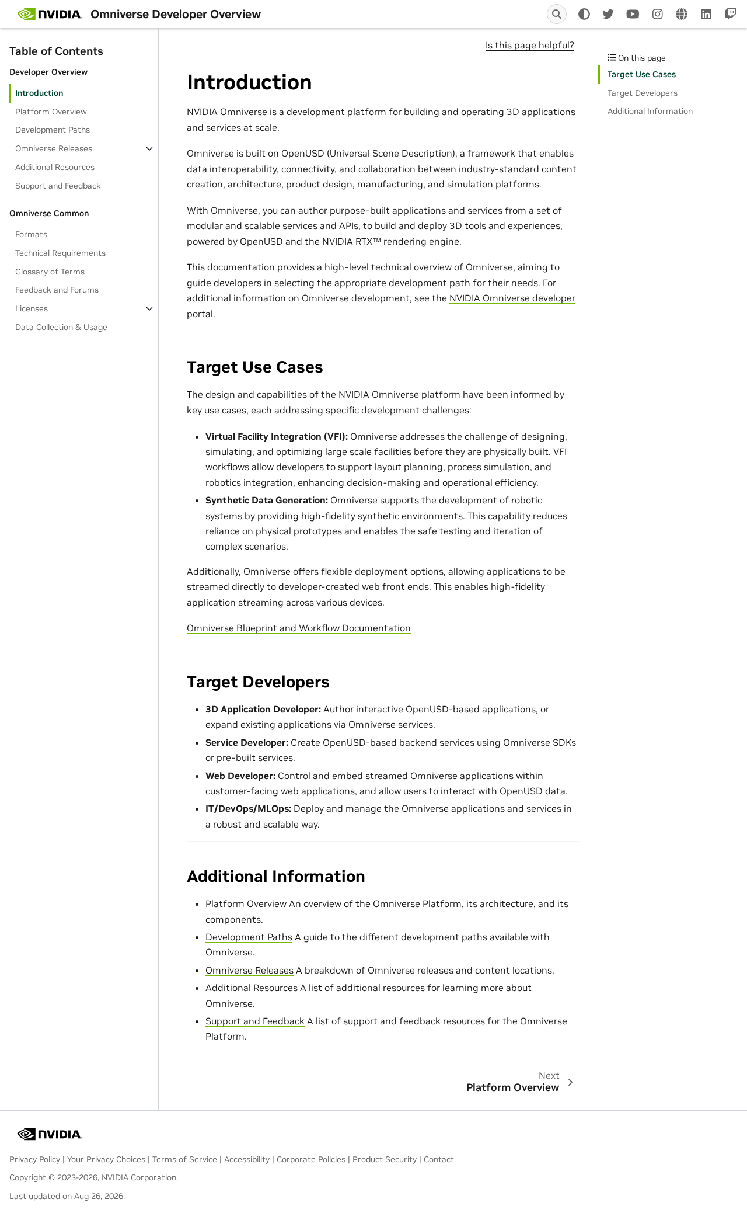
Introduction (39, 92)
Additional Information (650, 111)
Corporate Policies (311, 1159)
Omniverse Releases (53, 148)
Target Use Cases (642, 74)
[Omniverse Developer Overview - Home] (49, 14)
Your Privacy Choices (106, 1159)
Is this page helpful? (530, 45)
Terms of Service (184, 1159)
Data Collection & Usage (61, 327)
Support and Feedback (58, 185)
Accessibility (247, 1159)
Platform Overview (51, 111)
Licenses (31, 308)
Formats (31, 234)
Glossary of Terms (50, 271)
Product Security (384, 1159)
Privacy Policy (34, 1159)
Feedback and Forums (57, 289)
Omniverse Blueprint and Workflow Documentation (299, 628)
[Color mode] (584, 14)
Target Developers (643, 93)
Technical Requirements (60, 253)
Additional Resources (55, 167)
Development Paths (52, 129)
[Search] (557, 14)
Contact (439, 1159)
